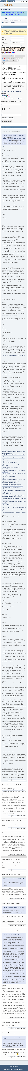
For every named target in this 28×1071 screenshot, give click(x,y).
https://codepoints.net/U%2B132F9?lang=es (11, 496)
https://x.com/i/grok (6, 146)
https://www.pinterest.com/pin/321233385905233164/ (14, 512)
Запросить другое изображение (15, 98)
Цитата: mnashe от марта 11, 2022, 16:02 (14, 907)
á (1, 53)
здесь (24, 12)
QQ (10, 780)
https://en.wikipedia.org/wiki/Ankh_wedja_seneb (12, 485)
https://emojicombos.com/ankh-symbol (10, 481)
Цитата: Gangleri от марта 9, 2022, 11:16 (14, 934)
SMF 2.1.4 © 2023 (10, 1067)
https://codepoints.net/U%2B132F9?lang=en (11, 484)
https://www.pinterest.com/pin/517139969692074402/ (14, 507)
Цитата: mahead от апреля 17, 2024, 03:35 (14, 135)
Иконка (4, 45)
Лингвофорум (7, 5)
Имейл (4, 39)
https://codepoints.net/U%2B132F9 (9, 482)
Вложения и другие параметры (12, 91)
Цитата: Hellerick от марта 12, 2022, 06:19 (14, 878)
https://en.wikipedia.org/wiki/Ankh (9, 476)
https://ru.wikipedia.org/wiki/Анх (9, 478)
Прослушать (4, 98)
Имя (3, 37)
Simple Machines (17, 1067)
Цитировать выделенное (19, 780)
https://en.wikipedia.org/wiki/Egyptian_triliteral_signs (13, 479)
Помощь (12, 1066)
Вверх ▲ (16, 1066)
